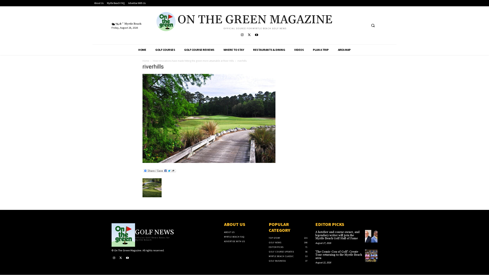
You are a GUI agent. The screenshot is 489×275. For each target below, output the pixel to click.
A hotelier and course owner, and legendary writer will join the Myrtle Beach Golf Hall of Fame (337, 235)
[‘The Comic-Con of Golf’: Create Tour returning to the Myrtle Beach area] (371, 256)
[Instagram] (242, 35)
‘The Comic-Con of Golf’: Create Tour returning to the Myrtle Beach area (338, 255)
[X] (249, 35)
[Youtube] (256, 35)
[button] (372, 25)
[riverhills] (208, 161)
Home (145, 60)
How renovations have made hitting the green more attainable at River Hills (193, 60)
